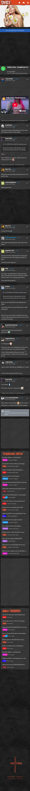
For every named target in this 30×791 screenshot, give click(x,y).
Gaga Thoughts (13, 460)
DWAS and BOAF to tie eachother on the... (14, 513)
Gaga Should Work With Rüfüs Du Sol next (14, 482)
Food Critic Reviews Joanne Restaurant (13, 501)
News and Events (12, 516)
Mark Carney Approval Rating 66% (12, 538)
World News (12, 497)
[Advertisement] (15, 48)
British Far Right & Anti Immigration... (13, 470)
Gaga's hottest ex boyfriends (10, 476)
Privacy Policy (11, 776)
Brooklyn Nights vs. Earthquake (11, 457)
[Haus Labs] (15, 17)
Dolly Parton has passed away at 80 (12, 507)
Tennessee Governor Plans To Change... (13, 463)
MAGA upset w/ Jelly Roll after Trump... (13, 532)
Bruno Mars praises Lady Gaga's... (12, 526)
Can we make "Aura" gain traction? (12, 519)
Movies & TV (11, 491)
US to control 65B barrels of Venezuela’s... (14, 495)
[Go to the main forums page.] (24, 2)
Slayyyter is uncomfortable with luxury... (14, 544)
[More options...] (27, 79)
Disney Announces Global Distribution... (14, 664)
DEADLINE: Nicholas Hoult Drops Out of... (14, 488)
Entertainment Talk (14, 553)
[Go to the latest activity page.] (19, 2)
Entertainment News (21, 73)
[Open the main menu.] (28, 2)
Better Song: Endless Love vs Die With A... (14, 551)
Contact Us (19, 776)
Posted (10, 80)
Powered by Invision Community (15, 778)
